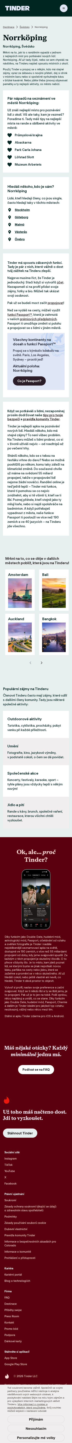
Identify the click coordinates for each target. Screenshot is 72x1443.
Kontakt (9, 1322)
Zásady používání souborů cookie (25, 1223)
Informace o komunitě (17, 1252)
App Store (10, 1358)
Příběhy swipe (13, 1310)
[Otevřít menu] (64, 8)
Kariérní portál (13, 1274)
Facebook (10, 1183)
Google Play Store (15, 1364)
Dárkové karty (13, 1341)
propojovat (55, 303)
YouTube (9, 1171)
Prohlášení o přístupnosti (19, 1258)
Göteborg (21, 217)
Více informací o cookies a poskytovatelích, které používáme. (27, 1405)
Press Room (11, 1316)
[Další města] (41, 662)
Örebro (20, 239)
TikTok (8, 1165)
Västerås (21, 232)
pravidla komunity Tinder (41, 419)
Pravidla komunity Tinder (19, 1235)
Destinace (8, 27)
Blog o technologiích (17, 1281)
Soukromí (10, 1200)
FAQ (6, 1297)
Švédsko (25, 27)
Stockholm (22, 210)
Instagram (10, 1158)
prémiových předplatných (38, 319)
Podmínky (10, 1216)
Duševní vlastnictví (15, 1229)
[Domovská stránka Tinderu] (17, 8)
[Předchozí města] (30, 662)
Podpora (9, 1335)
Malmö (19, 225)
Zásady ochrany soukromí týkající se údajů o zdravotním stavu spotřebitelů (30, 1208)
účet (60, 282)
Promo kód (11, 1329)
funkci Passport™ (19, 315)
